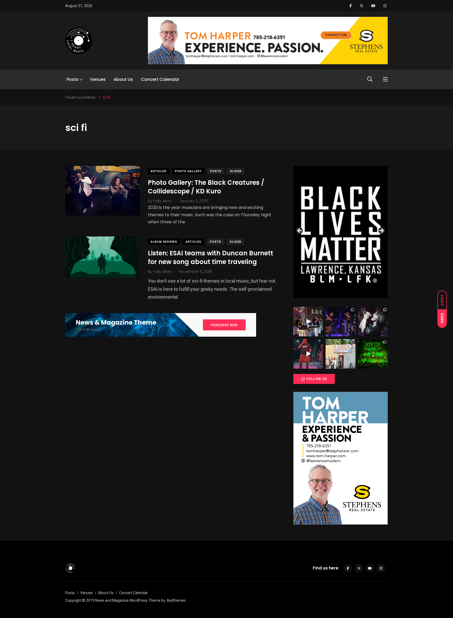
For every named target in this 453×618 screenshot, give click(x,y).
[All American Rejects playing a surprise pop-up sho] (340, 354)
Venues (98, 79)
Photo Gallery (188, 171)
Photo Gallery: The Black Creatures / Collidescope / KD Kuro (206, 187)
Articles (158, 171)
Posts (72, 79)
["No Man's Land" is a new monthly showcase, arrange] (373, 321)
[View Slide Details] (340, 232)
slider (235, 171)
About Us (123, 79)
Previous (300, 231)
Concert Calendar (160, 79)
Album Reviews (164, 242)
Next (381, 231)
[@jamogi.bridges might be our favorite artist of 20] (308, 354)
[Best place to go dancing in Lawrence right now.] (308, 321)
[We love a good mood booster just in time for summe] (340, 321)
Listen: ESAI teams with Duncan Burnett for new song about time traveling (210, 257)
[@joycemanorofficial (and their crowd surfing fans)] (373, 354)
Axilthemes (176, 600)
